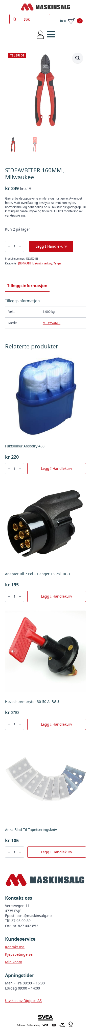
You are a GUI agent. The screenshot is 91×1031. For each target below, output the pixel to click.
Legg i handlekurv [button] (56, 468)
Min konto (13, 961)
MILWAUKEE (51, 323)
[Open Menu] (51, 34)
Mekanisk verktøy (42, 263)
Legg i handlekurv (51, 246)
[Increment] (20, 246)
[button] (77, 58)
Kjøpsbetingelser (19, 954)
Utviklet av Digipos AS (23, 1000)
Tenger (57, 263)
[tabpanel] (45, 313)
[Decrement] (9, 246)
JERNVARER (24, 263)
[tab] (27, 285)
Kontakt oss (15, 946)
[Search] (15, 19)
